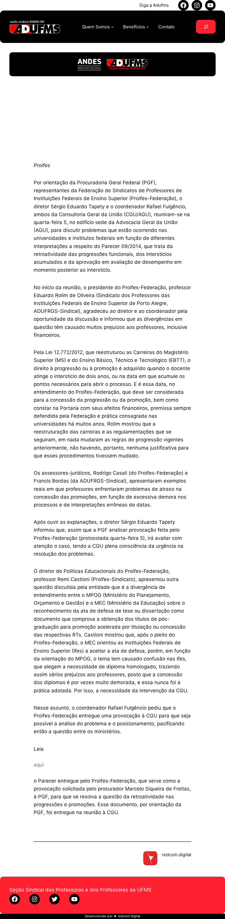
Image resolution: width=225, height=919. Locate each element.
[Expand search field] (206, 27)
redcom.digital (176, 854)
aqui (39, 765)
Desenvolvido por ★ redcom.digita (112, 916)
